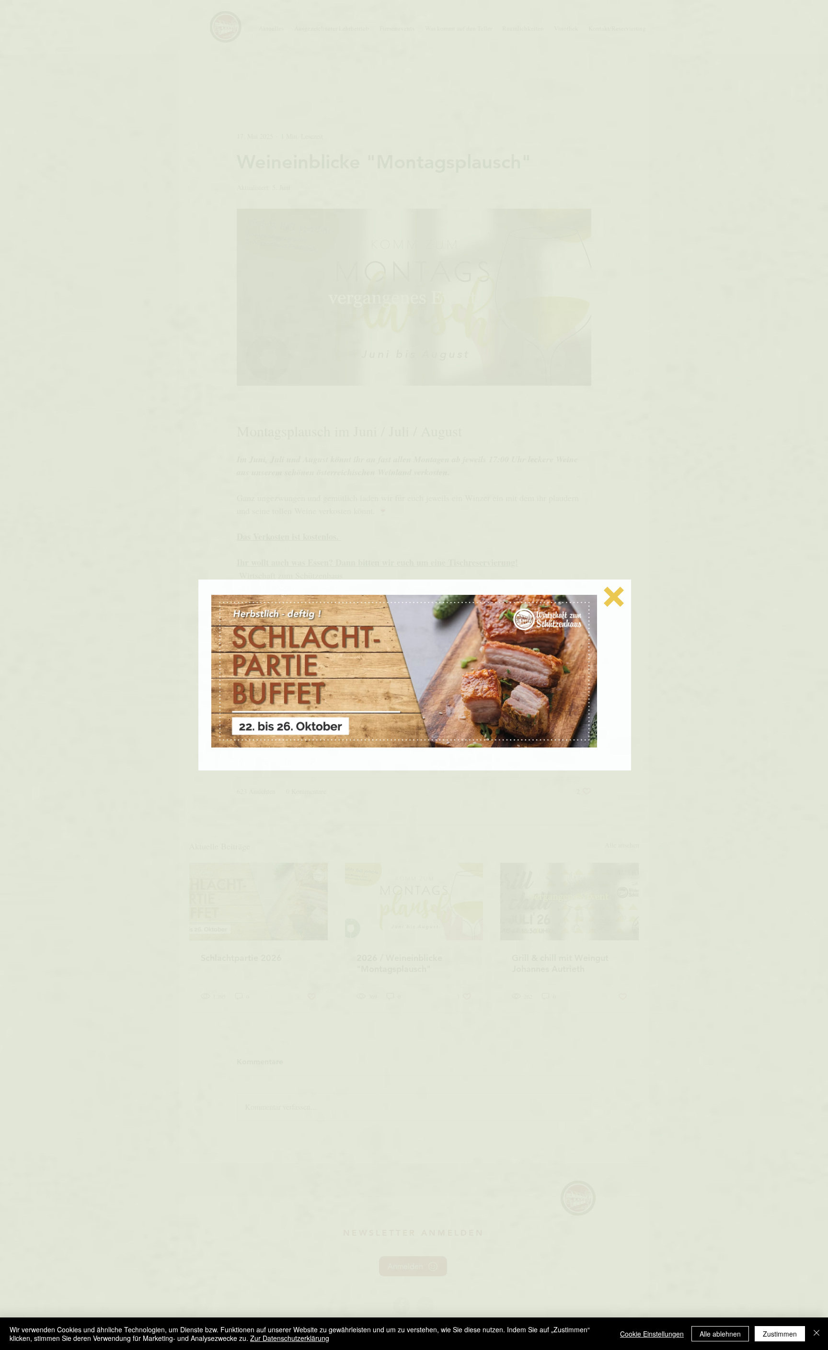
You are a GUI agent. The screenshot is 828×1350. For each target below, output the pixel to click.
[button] (613, 597)
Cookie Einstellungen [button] (652, 1334)
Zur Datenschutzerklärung (289, 1338)
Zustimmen (780, 1334)
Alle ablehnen (720, 1334)
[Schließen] (816, 1333)
